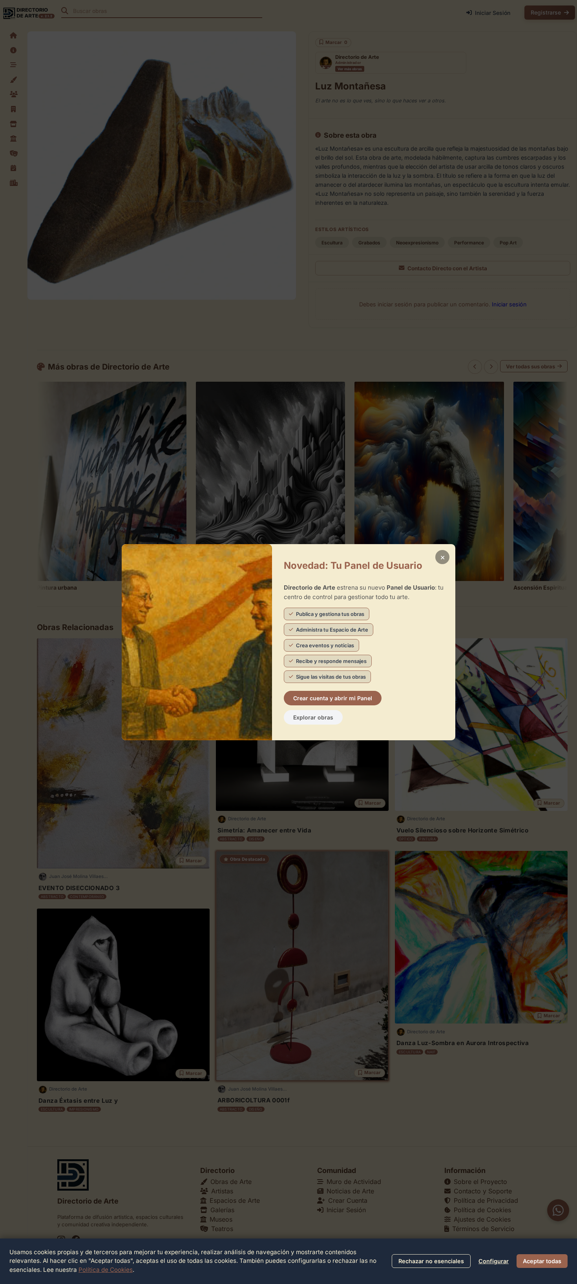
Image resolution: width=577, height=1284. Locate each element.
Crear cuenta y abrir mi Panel (332, 698)
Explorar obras (313, 717)
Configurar (493, 1261)
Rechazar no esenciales (431, 1261)
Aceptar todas (542, 1261)
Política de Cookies (106, 1269)
